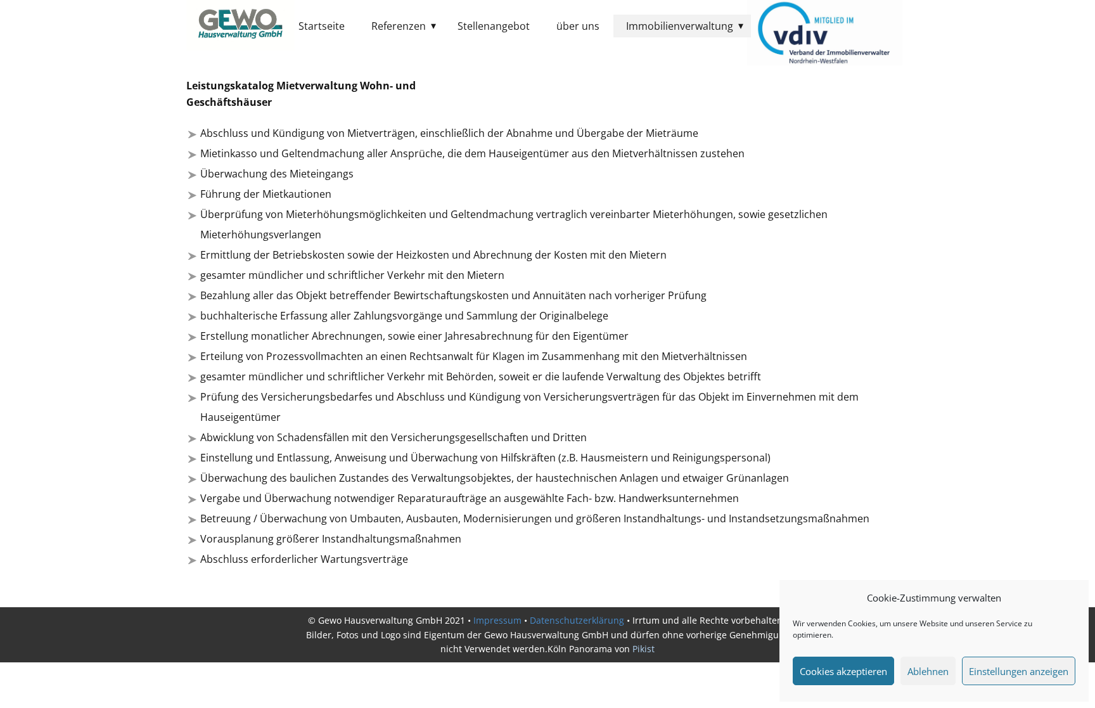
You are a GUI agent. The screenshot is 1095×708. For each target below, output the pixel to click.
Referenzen (398, 26)
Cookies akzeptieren (843, 671)
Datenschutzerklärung (577, 620)
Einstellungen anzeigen (1018, 671)
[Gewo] (240, 25)
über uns (577, 26)
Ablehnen (928, 671)
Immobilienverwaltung (679, 26)
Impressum (497, 620)
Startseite (321, 26)
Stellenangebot (494, 26)
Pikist (643, 649)
